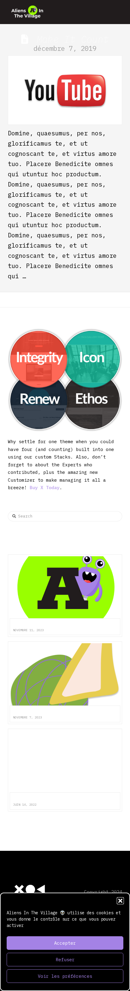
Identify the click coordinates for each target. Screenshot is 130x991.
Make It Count (73, 39)
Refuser (65, 959)
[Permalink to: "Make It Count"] (65, 90)
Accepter (65, 943)
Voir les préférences (65, 976)
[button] (120, 901)
